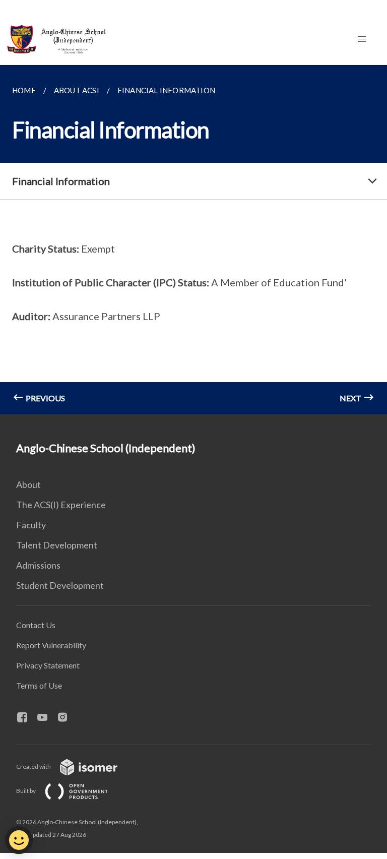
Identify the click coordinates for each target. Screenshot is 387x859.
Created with (34, 766)
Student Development (60, 585)
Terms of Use (39, 685)
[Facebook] (26, 717)
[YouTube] (46, 717)
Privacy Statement (48, 665)
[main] (193, 239)
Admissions (38, 565)
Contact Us (35, 625)
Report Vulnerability (51, 645)
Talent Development (56, 544)
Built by (26, 790)
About (28, 484)
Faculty (31, 524)
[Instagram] (66, 717)
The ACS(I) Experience (61, 504)
